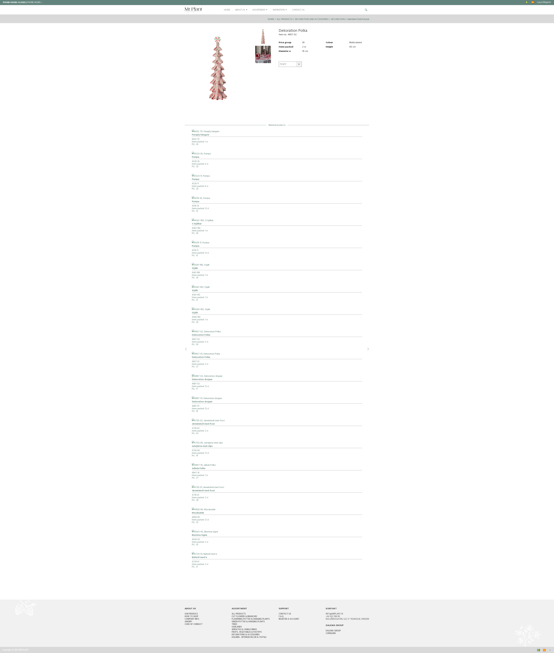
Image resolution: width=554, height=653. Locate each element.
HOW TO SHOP (191, 617)
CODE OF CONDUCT (194, 624)
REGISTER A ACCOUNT (289, 619)
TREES (234, 624)
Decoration (338, 19)
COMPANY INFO (192, 619)
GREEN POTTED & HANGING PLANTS (248, 622)
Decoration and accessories (311, 19)
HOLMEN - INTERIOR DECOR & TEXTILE (249, 637)
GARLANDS (237, 627)
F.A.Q (281, 617)
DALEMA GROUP (333, 631)
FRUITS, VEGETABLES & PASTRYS (247, 632)
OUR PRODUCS (191, 614)
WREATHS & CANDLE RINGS (244, 630)
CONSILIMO (331, 634)
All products (284, 19)
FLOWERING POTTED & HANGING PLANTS (251, 619)
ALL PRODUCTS (239, 614)
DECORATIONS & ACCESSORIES (246, 635)
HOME (227, 10)
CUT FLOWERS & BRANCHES (244, 617)
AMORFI (188, 622)
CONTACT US (298, 10)
